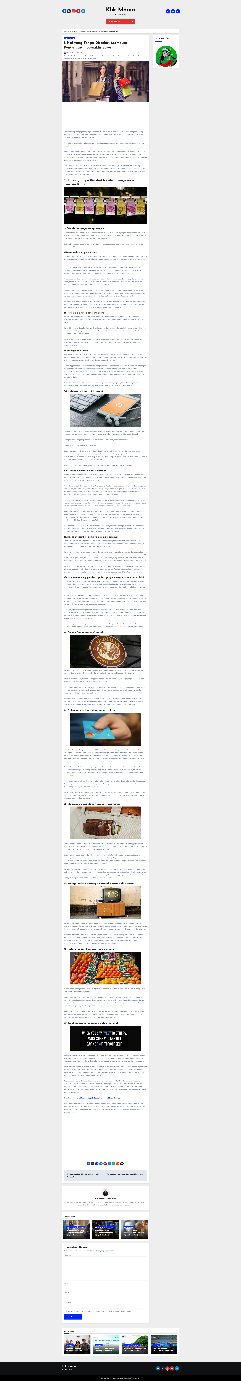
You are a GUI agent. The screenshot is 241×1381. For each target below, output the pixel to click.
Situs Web (67, 1302)
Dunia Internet (69, 38)
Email (66, 1293)
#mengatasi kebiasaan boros (122, 56)
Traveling (136, 1345)
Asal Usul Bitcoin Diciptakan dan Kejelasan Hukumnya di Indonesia (134, 1233)
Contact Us (129, 21)
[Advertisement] (106, 117)
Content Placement (115, 21)
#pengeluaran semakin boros (86, 58)
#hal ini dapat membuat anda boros (77, 56)
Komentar (68, 1255)
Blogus (126, 1378)
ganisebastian (74, 1235)
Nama (66, 1283)
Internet (82, 1227)
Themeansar (135, 1378)
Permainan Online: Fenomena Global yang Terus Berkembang (104, 1233)
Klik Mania (120, 10)
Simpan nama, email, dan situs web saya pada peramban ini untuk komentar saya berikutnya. (98, 1311)
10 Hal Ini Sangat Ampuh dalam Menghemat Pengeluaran (97, 1098)
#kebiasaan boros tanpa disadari (101, 56)
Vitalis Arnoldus (75, 52)
